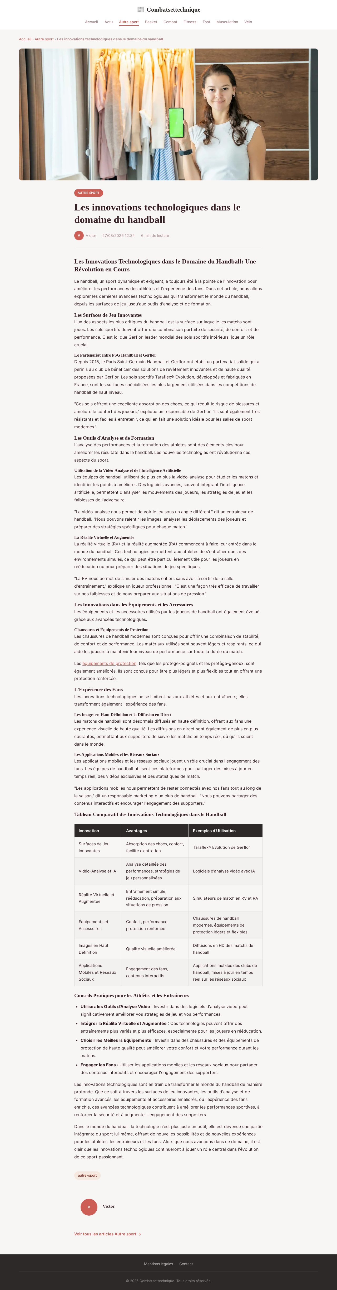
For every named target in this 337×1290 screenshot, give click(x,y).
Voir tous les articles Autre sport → (107, 1233)
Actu (109, 22)
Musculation (227, 22)
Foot (206, 22)
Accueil (91, 22)
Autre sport (129, 22)
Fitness (190, 22)
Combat (170, 22)
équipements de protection (109, 663)
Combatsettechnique (168, 9)
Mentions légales (158, 1264)
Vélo (248, 22)
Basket (151, 22)
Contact (186, 1264)
